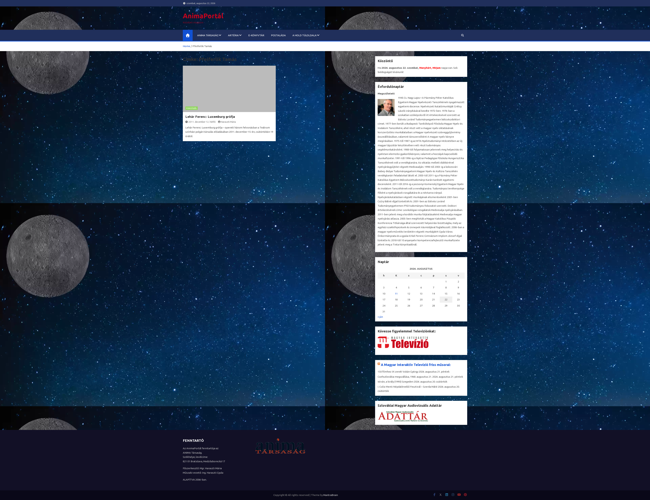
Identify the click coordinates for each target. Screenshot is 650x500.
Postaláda (278, 35)
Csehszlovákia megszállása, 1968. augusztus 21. (405, 376)
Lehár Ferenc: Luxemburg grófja (210, 116)
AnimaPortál (203, 16)
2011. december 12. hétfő (201, 122)
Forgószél (191, 108)
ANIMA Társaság (207, 35)
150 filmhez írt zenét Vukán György (398, 371)
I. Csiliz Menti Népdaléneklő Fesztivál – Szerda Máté (407, 386)
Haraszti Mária (228, 122)
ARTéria (233, 35)
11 (396, 293)
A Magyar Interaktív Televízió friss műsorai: (416, 365)
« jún (380, 316)
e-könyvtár (256, 35)
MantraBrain (330, 495)
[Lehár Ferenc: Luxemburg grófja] (229, 89)
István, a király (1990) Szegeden (395, 381)
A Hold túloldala (304, 35)
